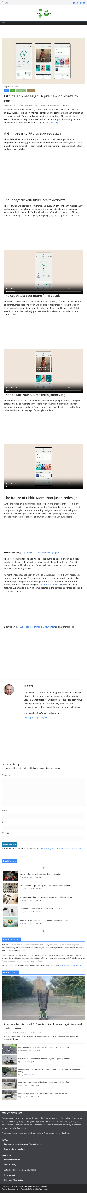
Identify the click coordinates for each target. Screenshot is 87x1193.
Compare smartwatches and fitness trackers (23, 1144)
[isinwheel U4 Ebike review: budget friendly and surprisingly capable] (9, 1060)
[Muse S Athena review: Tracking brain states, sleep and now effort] (9, 1084)
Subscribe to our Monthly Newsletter (20, 1170)
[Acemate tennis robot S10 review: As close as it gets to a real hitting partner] (43, 998)
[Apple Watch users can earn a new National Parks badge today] (10, 911)
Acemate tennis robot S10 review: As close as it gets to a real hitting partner (43, 1026)
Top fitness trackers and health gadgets (40, 552)
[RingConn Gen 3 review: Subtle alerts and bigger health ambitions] (9, 1049)
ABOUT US (6, 1155)
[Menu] (3, 23)
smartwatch (21, 91)
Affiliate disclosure (12, 1159)
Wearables (31, 91)
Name (4, 810)
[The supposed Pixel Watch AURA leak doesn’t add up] (10, 899)
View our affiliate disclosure (70, 965)
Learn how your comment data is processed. (61, 848)
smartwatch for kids (49, 584)
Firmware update (55, 105)
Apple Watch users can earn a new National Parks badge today (44, 909)
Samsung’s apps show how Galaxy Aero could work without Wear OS (46, 886)
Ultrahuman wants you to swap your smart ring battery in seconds (45, 874)
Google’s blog (51, 122)
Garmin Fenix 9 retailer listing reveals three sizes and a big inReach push (47, 920)
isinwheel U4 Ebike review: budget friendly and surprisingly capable (44, 1059)
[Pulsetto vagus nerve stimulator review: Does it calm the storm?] (9, 1095)
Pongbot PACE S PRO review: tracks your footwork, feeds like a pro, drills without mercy (49, 1070)
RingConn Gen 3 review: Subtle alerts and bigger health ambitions (43, 1047)
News (12, 91)
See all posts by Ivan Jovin (35, 717)
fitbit (6, 91)
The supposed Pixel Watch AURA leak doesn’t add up (40, 897)
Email (4, 822)
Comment (7, 775)
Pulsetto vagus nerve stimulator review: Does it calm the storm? (42, 1094)
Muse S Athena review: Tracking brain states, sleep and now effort (43, 1082)
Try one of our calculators (15, 1149)
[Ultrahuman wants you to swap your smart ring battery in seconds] (10, 876)
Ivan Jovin (44, 105)
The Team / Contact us (13, 1180)
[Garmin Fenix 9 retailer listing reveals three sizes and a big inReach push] (10, 922)
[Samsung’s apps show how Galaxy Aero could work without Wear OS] (10, 888)
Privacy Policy (10, 1165)
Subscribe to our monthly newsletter (37, 626)
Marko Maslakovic (24, 1033)
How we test (9, 1175)
